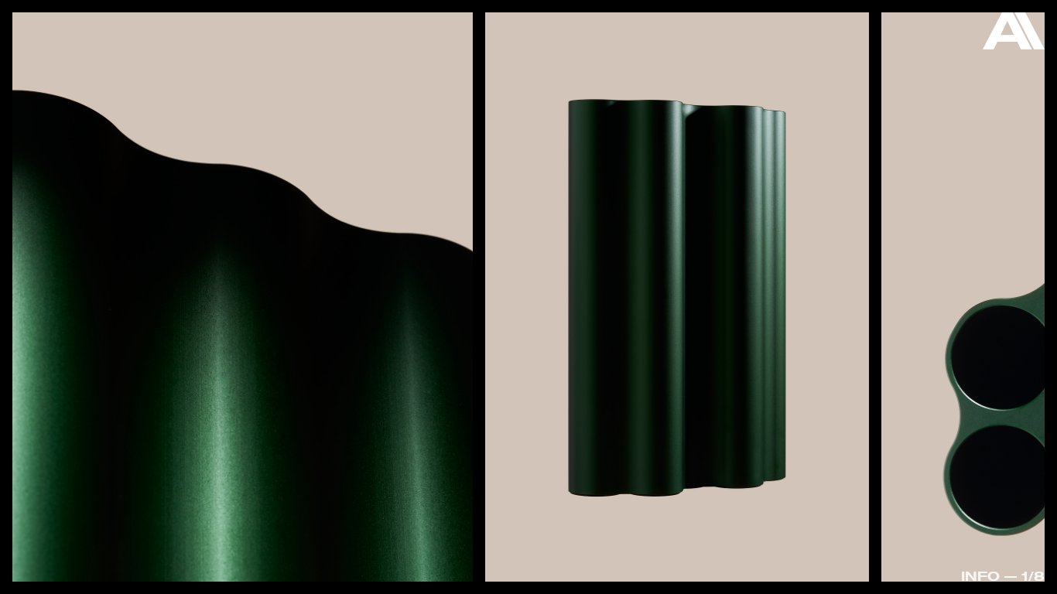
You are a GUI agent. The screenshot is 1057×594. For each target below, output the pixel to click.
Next (992, 300)
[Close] (1014, 34)
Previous (65, 259)
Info (980, 575)
